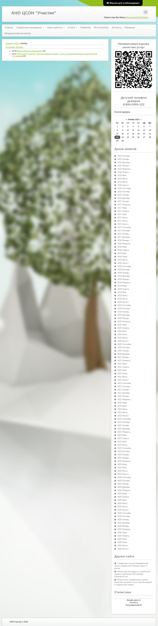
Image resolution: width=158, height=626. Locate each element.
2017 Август (123, 224)
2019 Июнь (122, 295)
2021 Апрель (123, 367)
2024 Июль (122, 471)
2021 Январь (123, 357)
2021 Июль (122, 377)
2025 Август (123, 510)
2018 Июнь (122, 256)
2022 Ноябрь (123, 425)
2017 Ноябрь (123, 234)
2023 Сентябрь (124, 448)
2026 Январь (123, 526)
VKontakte (145, 12)
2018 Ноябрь (123, 273)
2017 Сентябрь (124, 227)
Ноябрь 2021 (133, 119)
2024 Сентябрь (124, 477)
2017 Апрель (123, 211)
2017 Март (122, 208)
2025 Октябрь (123, 516)
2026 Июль (122, 545)
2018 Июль (122, 260)
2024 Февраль (124, 461)
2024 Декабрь (123, 487)
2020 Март (122, 325)
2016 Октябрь (123, 191)
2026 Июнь (122, 542)
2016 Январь (123, 166)
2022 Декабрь (123, 428)
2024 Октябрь (123, 480)
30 (123, 141)
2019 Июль (122, 299)
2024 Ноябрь (123, 484)
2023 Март (122, 435)
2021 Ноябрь (123, 390)
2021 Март (122, 364)
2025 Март (122, 493)
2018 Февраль (124, 243)
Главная (8, 43)
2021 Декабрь (123, 393)
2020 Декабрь (123, 354)
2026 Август (123, 549)
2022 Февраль (124, 399)
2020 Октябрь (123, 347)
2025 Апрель (123, 497)
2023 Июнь (122, 445)
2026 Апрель (123, 536)
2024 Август (123, 474)
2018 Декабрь (123, 276)
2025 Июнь (122, 503)
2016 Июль (122, 182)
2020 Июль (122, 338)
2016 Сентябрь (124, 188)
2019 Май (121, 292)
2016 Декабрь (123, 198)
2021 (16, 43)
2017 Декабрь (123, 237)
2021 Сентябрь (124, 383)
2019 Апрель (123, 289)
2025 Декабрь (123, 523)
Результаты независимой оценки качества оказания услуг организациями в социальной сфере (133, 582)
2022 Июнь (122, 409)
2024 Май (121, 467)
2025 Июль (122, 506)
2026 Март (122, 532)
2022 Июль (122, 412)
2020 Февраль (124, 321)
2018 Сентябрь (124, 266)
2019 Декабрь (123, 315)
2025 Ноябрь (123, 519)
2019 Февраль (124, 282)
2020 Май (121, 331)
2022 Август (123, 415)
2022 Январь (123, 396)
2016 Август (123, 185)
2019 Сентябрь (124, 305)
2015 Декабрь (123, 162)
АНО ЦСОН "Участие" (33, 13)
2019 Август (123, 302)
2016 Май (121, 175)
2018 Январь (123, 240)
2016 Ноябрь (123, 195)
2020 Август (123, 341)
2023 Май (121, 441)
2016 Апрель (123, 172)
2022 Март (122, 403)
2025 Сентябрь (124, 513)
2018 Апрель (123, 250)
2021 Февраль (124, 360)
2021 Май (121, 370)
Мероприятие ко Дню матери (30, 51)
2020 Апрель (123, 328)
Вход (146, 17)
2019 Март (122, 286)
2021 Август (123, 380)
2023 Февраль (124, 432)
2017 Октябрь (123, 230)
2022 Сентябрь (124, 419)
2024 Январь (123, 458)
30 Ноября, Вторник (14, 47)
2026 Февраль (124, 529)
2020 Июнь (122, 334)
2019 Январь (123, 279)
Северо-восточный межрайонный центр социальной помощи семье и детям (131, 565)
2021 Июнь (122, 373)
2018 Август (123, 263)
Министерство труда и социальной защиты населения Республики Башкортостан (132, 574)
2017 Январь (123, 201)
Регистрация (131, 17)
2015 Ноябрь (123, 159)
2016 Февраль (124, 169)
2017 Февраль (124, 204)
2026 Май (121, 539)
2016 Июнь (122, 178)
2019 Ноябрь (123, 312)
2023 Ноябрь (123, 454)
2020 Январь (123, 318)
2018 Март (122, 247)
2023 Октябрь (123, 451)
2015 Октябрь (123, 156)
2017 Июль (122, 221)
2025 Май (121, 500)
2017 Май (121, 214)
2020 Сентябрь (124, 344)
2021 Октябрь (123, 386)
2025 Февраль (124, 490)
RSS (141, 17)
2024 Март (122, 464)
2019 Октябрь (123, 308)
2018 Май (121, 253)
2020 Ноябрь (123, 351)
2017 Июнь (122, 217)
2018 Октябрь (123, 269)
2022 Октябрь (123, 422)
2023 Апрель (123, 438)
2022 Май (121, 406)
